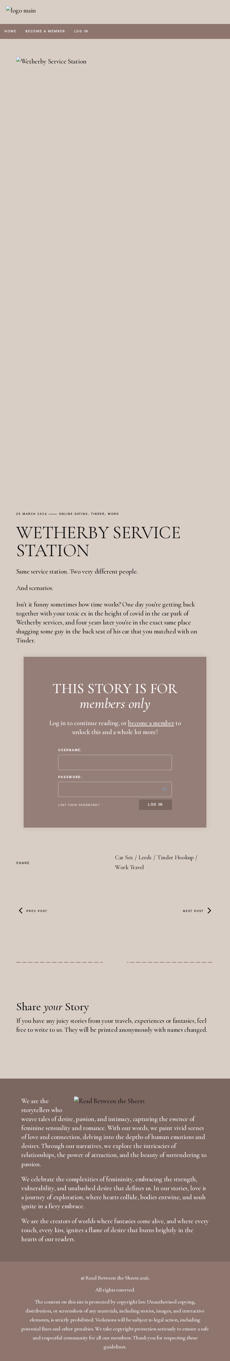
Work (113, 514)
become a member (151, 723)
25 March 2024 (31, 514)
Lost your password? (79, 805)
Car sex (124, 857)
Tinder (98, 514)
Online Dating (73, 514)
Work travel (129, 867)
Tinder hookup (175, 857)
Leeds (145, 857)
